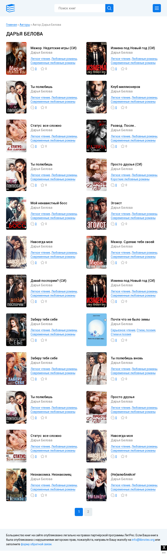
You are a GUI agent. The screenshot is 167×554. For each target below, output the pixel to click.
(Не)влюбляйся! (123, 474)
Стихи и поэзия (121, 334)
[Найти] (109, 8)
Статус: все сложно (46, 126)
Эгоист (116, 203)
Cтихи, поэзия (146, 330)
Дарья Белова (41, 52)
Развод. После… (123, 126)
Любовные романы (64, 58)
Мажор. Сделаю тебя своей (132, 242)
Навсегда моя (42, 242)
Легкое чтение (40, 58)
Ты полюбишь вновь (127, 358)
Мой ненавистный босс (49, 203)
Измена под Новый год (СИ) (133, 48)
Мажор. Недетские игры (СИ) (54, 48)
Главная (11, 24)
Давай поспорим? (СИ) (48, 281)
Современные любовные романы (53, 62)
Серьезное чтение (123, 330)
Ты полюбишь (42, 87)
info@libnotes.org (143, 539)
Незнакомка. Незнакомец (51, 474)
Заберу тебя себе (44, 319)
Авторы (25, 24)
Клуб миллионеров (125, 87)
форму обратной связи (36, 544)
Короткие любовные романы (130, 179)
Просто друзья (122, 397)
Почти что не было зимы (130, 319)
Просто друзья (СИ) (126, 164)
